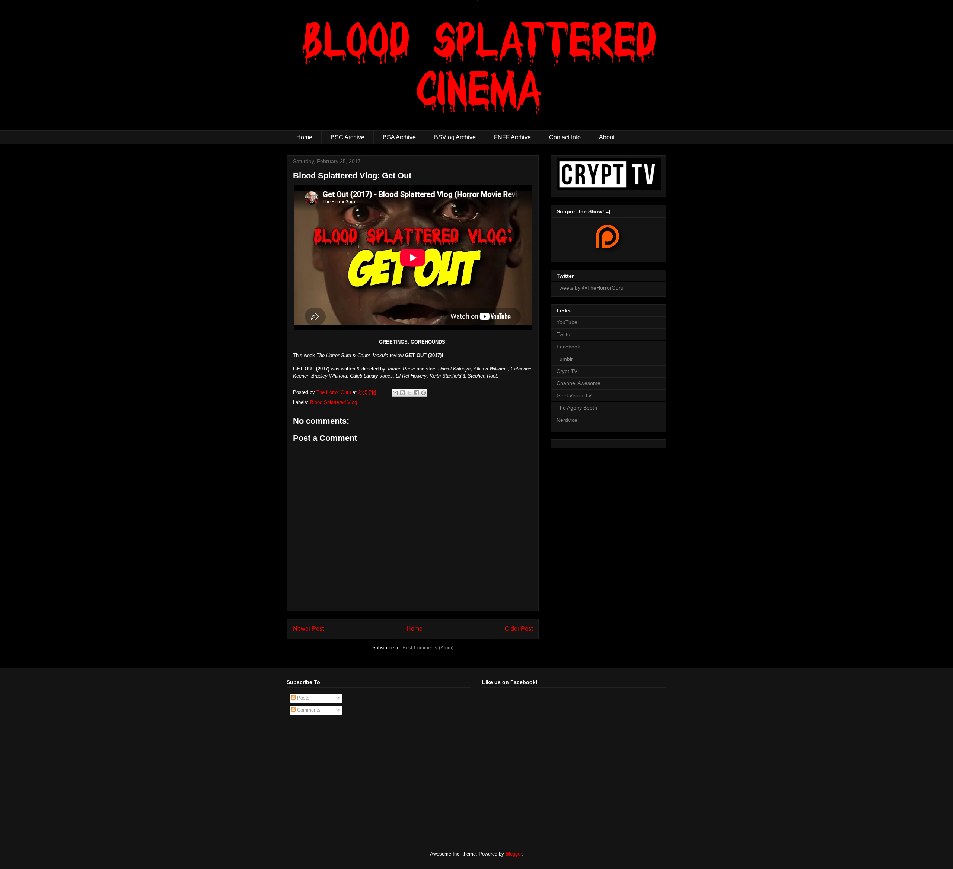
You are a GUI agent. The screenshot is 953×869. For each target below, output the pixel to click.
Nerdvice (567, 420)
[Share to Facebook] (416, 393)
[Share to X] (409, 393)
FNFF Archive (512, 137)
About (607, 137)
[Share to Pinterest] (423, 393)
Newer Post (308, 629)
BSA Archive (399, 137)
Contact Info (565, 137)
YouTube (567, 322)
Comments (308, 710)
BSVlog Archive (455, 137)
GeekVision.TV (574, 395)
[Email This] (395, 393)
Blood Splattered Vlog (333, 402)
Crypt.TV (567, 371)
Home (304, 137)
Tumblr (565, 359)
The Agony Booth (577, 408)
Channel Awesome (578, 383)
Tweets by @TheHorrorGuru (590, 288)
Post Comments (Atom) (427, 647)
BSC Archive (347, 137)
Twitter (564, 334)
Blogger (514, 854)
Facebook (568, 347)
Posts (303, 698)
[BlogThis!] (402, 393)
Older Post (519, 629)
